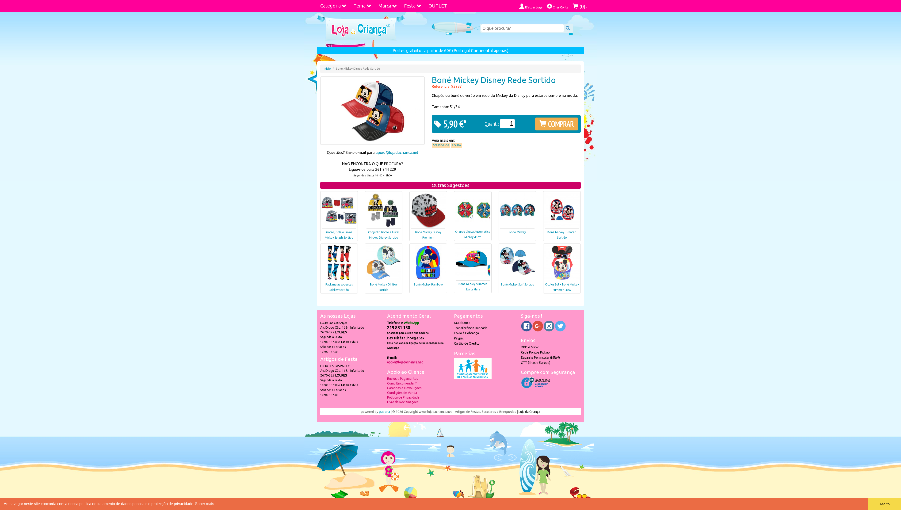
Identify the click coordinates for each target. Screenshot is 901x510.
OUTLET (437, 5)
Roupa (456, 145)
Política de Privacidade (403, 397)
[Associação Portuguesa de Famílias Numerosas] (473, 378)
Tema (360, 5)
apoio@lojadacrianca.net (397, 152)
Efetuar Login (533, 7)
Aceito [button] (884, 504)
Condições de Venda (402, 393)
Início (327, 68)
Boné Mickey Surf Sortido (517, 284)
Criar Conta (560, 7)
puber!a (384, 412)
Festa (410, 5)
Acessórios (440, 145)
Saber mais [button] (204, 504)
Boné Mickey (517, 232)
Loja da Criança (529, 412)
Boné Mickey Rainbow (428, 284)
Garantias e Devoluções (404, 388)
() (581, 6)
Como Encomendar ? (402, 383)
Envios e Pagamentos (402, 379)
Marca (384, 5)
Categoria (330, 5)
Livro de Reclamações (403, 402)
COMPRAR (560, 124)
